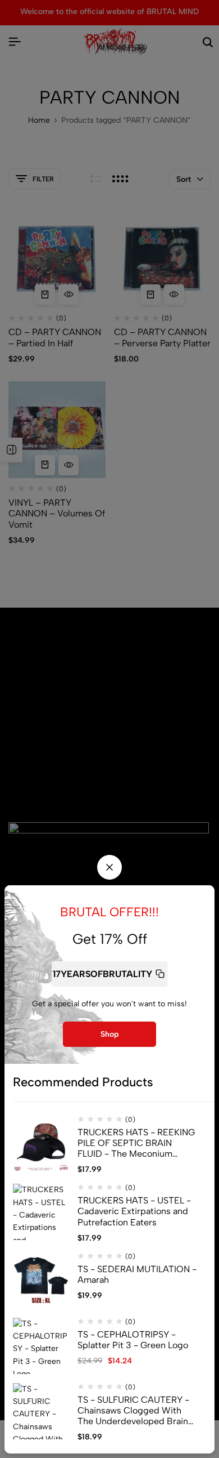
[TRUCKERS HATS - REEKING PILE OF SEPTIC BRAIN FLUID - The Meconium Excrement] (41, 1144)
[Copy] (160, 974)
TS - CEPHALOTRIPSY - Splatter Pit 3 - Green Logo (132, 1339)
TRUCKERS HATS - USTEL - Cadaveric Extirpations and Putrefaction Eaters (134, 1211)
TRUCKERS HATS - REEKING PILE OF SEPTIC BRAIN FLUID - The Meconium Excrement (136, 1143)
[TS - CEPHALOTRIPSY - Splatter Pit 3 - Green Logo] (41, 1346)
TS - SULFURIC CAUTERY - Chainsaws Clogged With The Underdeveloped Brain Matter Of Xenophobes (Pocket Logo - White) (133, 1410)
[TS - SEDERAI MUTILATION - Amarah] (41, 1280)
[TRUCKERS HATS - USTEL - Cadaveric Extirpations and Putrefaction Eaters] (41, 1212)
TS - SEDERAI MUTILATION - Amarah (137, 1274)
